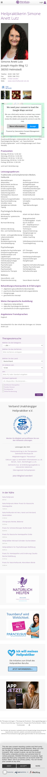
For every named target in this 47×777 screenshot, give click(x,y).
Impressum (19, 723)
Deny (9, 766)
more (38, 766)
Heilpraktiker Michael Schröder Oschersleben (19, 541)
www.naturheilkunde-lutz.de (18, 81)
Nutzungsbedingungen (39, 721)
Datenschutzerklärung (8, 723)
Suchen (39, 395)
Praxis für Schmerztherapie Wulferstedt (16, 528)
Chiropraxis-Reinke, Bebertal (12, 522)
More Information (17, 126)
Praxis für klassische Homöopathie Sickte (17, 534)
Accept (33, 126)
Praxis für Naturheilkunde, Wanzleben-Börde (18, 562)
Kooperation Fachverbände (32, 723)
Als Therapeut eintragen (7, 721)
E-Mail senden (13, 79)
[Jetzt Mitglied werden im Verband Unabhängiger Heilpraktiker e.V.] (22, 425)
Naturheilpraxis (8, 497)
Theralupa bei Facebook (23, 721)
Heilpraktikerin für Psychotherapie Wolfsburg (18, 547)
